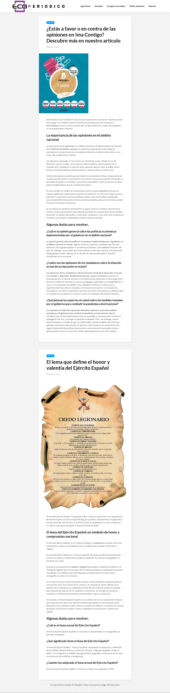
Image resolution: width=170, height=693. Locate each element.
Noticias (152, 6)
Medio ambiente (137, 6)
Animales (99, 6)
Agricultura (85, 6)
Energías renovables (116, 6)
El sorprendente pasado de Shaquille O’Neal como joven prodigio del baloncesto (85, 685)
